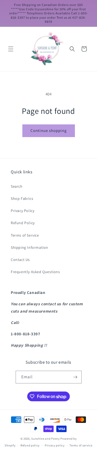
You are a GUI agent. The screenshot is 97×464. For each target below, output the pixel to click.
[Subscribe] (75, 377)
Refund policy (30, 445)
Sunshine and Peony (45, 438)
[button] (11, 49)
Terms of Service (25, 235)
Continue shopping (48, 130)
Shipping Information (29, 247)
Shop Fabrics (22, 198)
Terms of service (81, 445)
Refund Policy (23, 222)
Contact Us (20, 259)
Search (17, 186)
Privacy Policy (22, 210)
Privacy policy (55, 445)
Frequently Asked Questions (35, 271)
